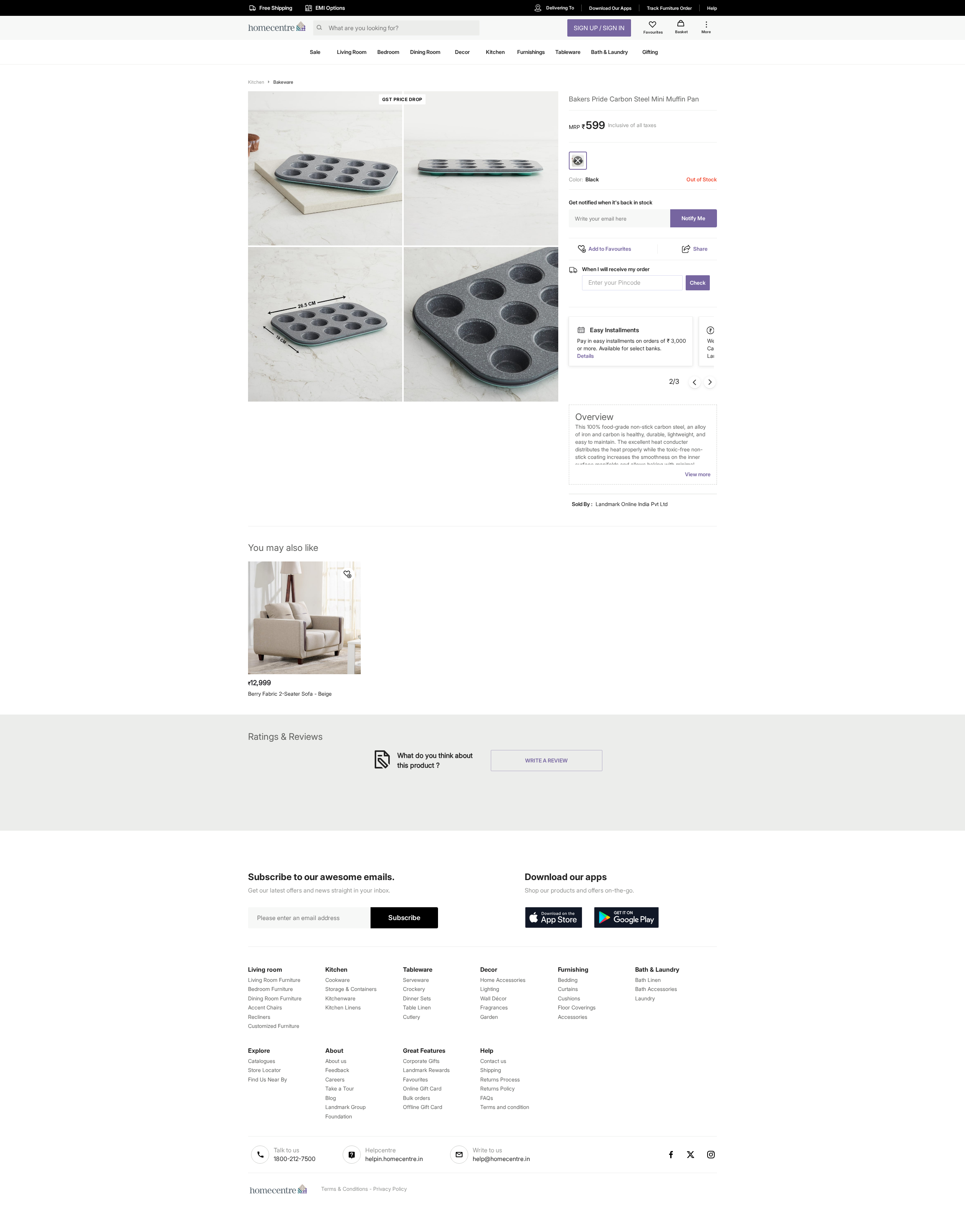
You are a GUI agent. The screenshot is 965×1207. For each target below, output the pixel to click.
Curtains (568, 989)
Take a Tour (339, 1088)
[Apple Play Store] (553, 917)
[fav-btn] (347, 574)
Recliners (259, 1017)
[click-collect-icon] (711, 329)
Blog (330, 1098)
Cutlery (411, 1017)
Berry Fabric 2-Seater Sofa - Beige (290, 693)
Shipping (490, 1070)
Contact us (493, 1061)
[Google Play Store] (626, 917)
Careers (335, 1079)
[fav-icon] (653, 25)
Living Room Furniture (274, 980)
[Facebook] (671, 1155)
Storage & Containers (351, 989)
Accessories (572, 1017)
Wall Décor (493, 998)
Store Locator (264, 1070)
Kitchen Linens (343, 1007)
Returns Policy (497, 1088)
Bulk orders (416, 1098)
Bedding (567, 980)
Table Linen (417, 1007)
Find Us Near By (267, 1079)
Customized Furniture (273, 1026)
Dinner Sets (417, 998)
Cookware (337, 980)
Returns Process (500, 1079)
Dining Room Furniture (275, 998)
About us (335, 1061)
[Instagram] (711, 1155)
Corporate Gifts (421, 1061)
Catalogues (261, 1061)
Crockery (414, 989)
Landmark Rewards (426, 1070)
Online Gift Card (422, 1088)
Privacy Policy (390, 1189)
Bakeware (283, 82)
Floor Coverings (577, 1007)
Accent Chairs (265, 1007)
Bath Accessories (656, 989)
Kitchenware (340, 998)
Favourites (415, 1079)
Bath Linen (648, 980)
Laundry (645, 998)
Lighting (489, 989)
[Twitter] (691, 1155)
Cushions (569, 998)
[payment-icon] (581, 330)
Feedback (337, 1070)
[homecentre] (279, 28)
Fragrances (494, 1007)
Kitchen (256, 82)
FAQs (486, 1098)
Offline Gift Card (422, 1107)
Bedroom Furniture (270, 989)
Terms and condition (504, 1107)
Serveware (416, 980)
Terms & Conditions (344, 1189)
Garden (489, 1017)
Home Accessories (502, 980)
